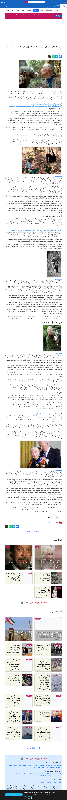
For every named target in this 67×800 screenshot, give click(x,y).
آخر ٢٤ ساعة (57, 782)
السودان (36, 765)
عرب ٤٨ (58, 767)
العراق (30, 765)
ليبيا (43, 767)
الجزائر (48, 765)
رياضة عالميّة (58, 645)
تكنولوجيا (30, 773)
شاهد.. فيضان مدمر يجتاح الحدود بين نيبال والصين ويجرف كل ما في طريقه (30, 15)
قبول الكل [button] (14, 795)
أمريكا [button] (57, 517)
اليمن (19, 765)
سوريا (10, 765)
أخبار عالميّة (38, 618)
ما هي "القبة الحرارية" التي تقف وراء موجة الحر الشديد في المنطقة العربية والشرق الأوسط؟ (36, 230)
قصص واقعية (51, 775)
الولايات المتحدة (58, 93)
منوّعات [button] (36, 10)
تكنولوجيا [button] (29, 10)
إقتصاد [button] (41, 10)
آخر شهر (42, 782)
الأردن (59, 765)
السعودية (42, 765)
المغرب (25, 765)
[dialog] (33, 795)
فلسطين (52, 767)
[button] (26, 602)
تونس (15, 765)
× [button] (65, 791)
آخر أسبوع (49, 782)
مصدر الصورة (58, 90)
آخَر (35, 767)
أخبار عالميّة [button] (58, 10)
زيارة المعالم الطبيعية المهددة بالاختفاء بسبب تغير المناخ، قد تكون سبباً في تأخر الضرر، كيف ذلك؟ (35, 106)
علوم (16, 773)
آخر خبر (3, 2)
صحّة (20, 773)
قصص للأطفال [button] (5, 10)
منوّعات (37, 547)
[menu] (65, 2)
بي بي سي (50, 522)
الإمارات (53, 765)
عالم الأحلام (43, 775)
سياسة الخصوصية (28, 796)
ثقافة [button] (23, 10)
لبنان (47, 767)
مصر (39, 767)
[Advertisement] (33, 32)
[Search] (26, 2)
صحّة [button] (18, 10)
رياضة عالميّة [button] (49, 10)
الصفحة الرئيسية (33, 531)
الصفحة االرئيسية (33, 748)
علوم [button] (12, 10)
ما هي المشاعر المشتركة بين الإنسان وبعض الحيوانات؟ (46, 104)
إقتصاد (42, 773)
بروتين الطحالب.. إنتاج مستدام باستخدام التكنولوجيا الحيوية (45, 414)
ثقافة (25, 773)
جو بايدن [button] (50, 517)
